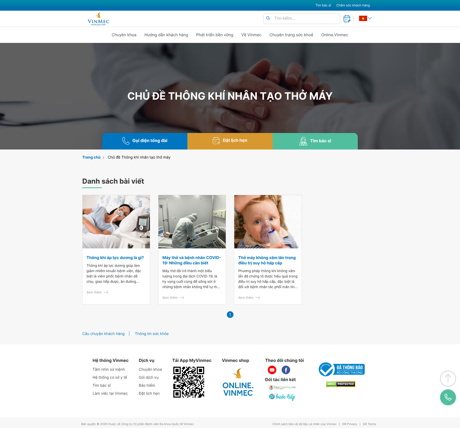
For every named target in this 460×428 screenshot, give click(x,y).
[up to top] (448, 379)
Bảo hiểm (147, 385)
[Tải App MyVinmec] (188, 382)
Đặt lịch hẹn (149, 393)
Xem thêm (94, 292)
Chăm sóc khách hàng (353, 5)
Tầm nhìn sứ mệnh (109, 369)
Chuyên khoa (124, 34)
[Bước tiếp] (282, 397)
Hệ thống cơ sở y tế (110, 377)
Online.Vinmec (334, 34)
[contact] (448, 397)
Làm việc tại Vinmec (110, 393)
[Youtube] (272, 370)
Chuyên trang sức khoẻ (291, 34)
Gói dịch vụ (149, 377)
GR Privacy (349, 424)
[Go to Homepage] (98, 18)
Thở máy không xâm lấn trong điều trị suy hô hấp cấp (267, 260)
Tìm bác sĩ (323, 5)
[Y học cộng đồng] (282, 387)
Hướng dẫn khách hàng (166, 34)
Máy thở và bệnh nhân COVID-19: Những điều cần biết (191, 260)
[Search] (268, 18)
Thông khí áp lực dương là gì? (115, 257)
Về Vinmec (251, 34)
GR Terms (369, 424)
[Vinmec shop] (238, 382)
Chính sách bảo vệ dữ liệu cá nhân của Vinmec (304, 424)
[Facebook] (286, 370)
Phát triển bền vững (214, 34)
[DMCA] (340, 384)
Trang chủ (91, 157)
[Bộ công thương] (341, 369)
